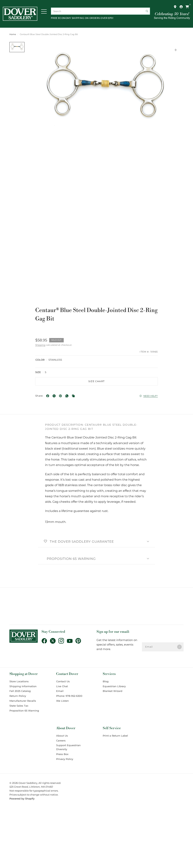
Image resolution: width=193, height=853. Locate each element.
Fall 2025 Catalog (20, 690)
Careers (61, 740)
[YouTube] (71, 641)
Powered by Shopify (21, 798)
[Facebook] (48, 396)
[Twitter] (54, 641)
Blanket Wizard (112, 690)
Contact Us (63, 681)
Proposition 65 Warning (71, 559)
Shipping (40, 344)
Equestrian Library (114, 686)
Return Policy (17, 695)
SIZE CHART (96, 381)
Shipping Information (23, 686)
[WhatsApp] (67, 396)
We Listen (62, 700)
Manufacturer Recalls (22, 700)
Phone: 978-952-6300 (69, 695)
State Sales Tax (18, 705)
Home (12, 34)
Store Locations (19, 681)
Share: (39, 396)
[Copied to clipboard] (74, 396)
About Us (62, 735)
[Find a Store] (175, 7)
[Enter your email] (179, 647)
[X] (55, 396)
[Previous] (36, 95)
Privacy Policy (64, 758)
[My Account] (181, 7)
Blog (106, 681)
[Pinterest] (61, 396)
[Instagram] (62, 641)
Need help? (150, 396)
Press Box (62, 754)
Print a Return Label (115, 735)
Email (60, 690)
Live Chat (62, 686)
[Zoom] (175, 50)
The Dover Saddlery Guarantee (82, 541)
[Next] (174, 95)
